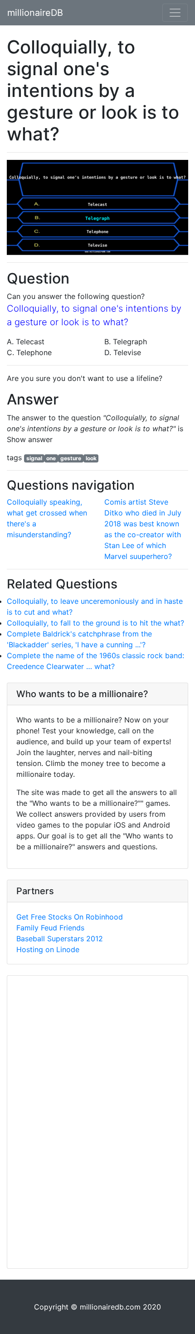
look (91, 458)
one (51, 458)
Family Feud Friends (50, 927)
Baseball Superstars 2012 (59, 938)
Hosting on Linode (47, 949)
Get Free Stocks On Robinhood (69, 916)
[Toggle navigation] (175, 13)
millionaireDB (35, 12)
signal (34, 458)
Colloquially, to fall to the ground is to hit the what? (95, 622)
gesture (70, 458)
